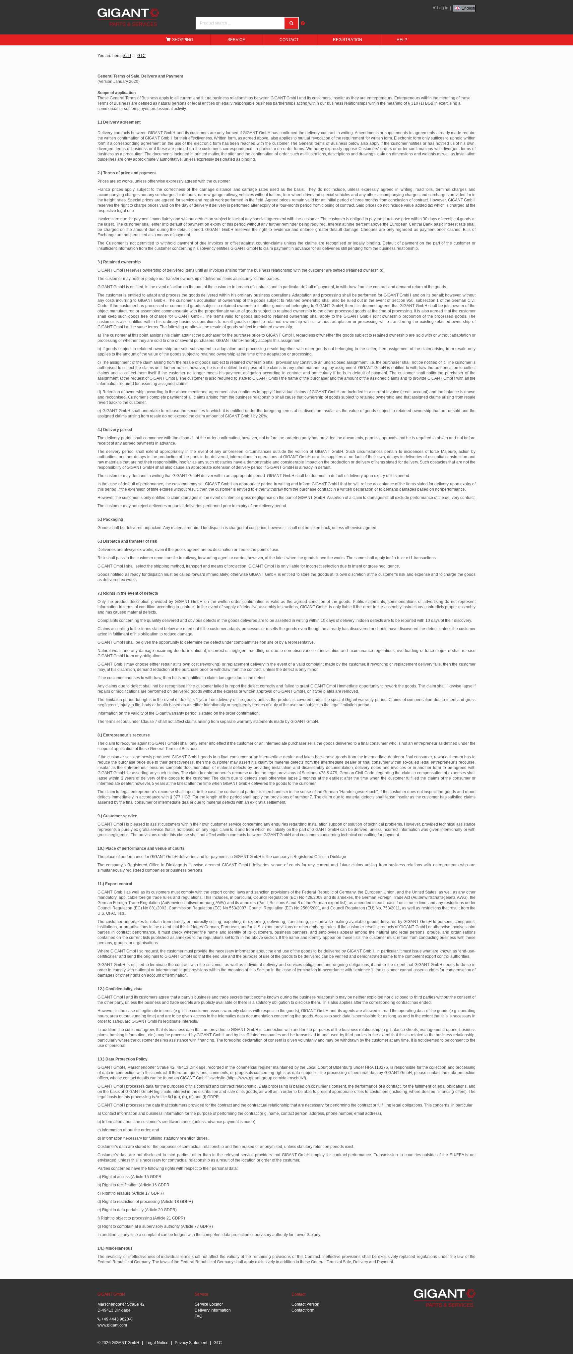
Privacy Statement (191, 1342)
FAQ (198, 1316)
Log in (442, 8)
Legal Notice (157, 1342)
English (468, 8)
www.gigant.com (112, 1325)
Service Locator (209, 1304)
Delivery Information (213, 1310)
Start (127, 55)
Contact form (302, 1310)
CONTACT (289, 39)
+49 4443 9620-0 (116, 1319)
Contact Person (305, 1304)
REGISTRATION (347, 39)
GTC (141, 55)
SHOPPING (182, 39)
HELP (402, 39)
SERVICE (236, 39)
